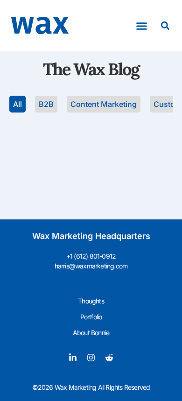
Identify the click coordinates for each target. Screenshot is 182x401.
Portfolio (91, 317)
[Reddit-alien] (109, 357)
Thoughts (91, 301)
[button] (142, 26)
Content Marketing (103, 104)
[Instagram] (91, 357)
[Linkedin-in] (73, 357)
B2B (46, 104)
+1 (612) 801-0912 (91, 256)
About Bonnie (91, 333)
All (17, 104)
